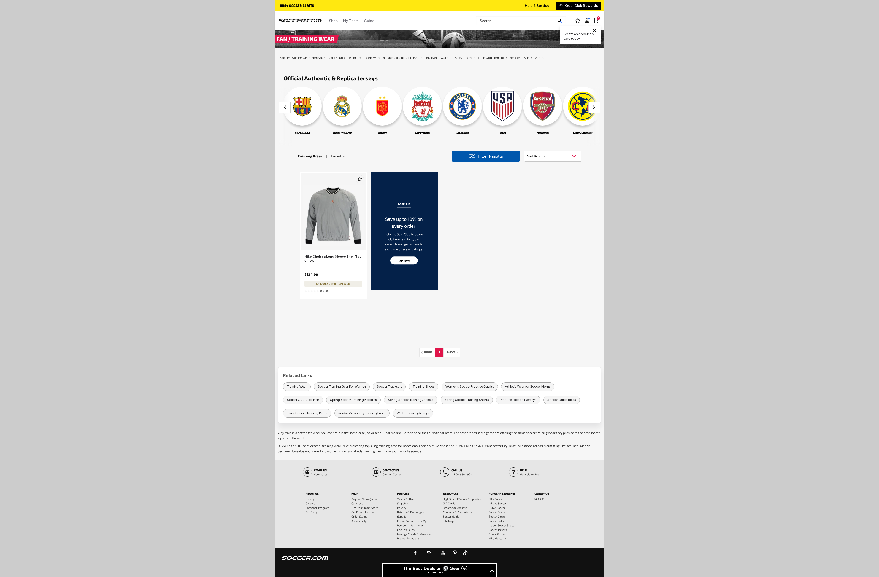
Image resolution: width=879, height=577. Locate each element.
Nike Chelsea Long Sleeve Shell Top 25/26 (332, 259)
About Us (312, 493)
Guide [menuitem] (369, 21)
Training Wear (297, 386)
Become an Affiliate (455, 507)
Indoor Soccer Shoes (501, 525)
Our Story (311, 512)
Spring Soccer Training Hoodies (353, 400)
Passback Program (317, 507)
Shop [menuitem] (333, 21)
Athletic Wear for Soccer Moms (528, 386)
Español (402, 516)
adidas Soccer (497, 503)
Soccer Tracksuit (389, 386)
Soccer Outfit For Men (303, 400)
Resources (450, 493)
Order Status (359, 516)
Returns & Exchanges (410, 512)
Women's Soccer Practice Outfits (469, 386)
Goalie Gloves (497, 534)
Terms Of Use (405, 499)
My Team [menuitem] (350, 21)
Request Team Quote (364, 499)
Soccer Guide (451, 516)
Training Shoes (423, 386)
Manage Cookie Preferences (414, 534)
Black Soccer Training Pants (307, 413)
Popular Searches (502, 493)
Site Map (448, 521)
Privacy (401, 507)
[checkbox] (360, 179)
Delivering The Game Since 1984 (305, 6)
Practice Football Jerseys (518, 400)
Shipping (402, 503)
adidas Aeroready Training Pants (362, 413)
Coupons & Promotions (457, 512)
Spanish (539, 498)
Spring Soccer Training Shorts (467, 400)
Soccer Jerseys (498, 529)
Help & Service (537, 5)
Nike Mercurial (498, 538)
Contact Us (358, 503)
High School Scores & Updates (462, 499)
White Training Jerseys (413, 413)
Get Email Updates (362, 512)
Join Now (404, 260)
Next (453, 352)
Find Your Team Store (364, 507)
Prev (429, 352)
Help (354, 493)
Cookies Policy (406, 529)
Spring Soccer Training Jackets (411, 400)
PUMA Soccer (497, 507)
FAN (282, 38)
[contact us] (305, 561)
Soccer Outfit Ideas (561, 400)
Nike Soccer (496, 499)
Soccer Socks (497, 512)
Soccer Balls (496, 521)
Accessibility (358, 521)
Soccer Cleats (497, 516)
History (310, 499)
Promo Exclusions (408, 538)
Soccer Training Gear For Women (342, 386)
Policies (403, 493)
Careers (310, 503)
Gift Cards (449, 503)
